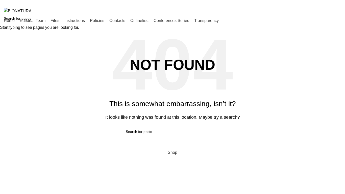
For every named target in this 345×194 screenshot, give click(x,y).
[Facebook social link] (315, 3)
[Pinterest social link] (327, 3)
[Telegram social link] (338, 3)
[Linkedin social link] (332, 3)
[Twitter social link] (321, 3)
